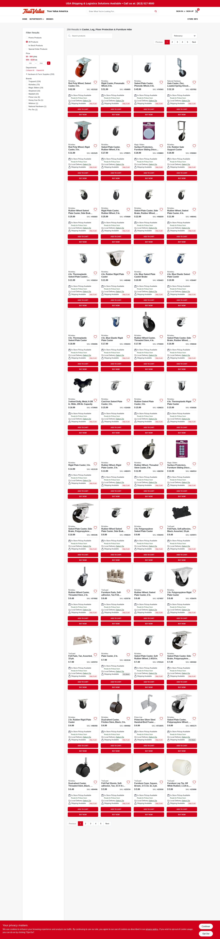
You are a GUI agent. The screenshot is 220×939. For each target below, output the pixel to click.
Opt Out (205, 934)
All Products (33, 42)
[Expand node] (26, 74)
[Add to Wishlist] (95, 82)
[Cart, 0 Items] (196, 11)
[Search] (156, 11)
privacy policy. (152, 929)
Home (24, 19)
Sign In (179, 11)
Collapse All (30, 70)
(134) (35, 81)
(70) (34, 85)
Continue (206, 926)
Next (194, 42)
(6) (34, 97)
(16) (34, 91)
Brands (49, 19)
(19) (36, 88)
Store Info (192, 19)
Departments (36, 19)
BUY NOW (83, 115)
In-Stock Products (36, 45)
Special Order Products (38, 49)
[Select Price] (48, 63)
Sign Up (190, 11)
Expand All (40, 70)
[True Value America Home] (33, 11)
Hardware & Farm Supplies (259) (41, 74)
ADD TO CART (83, 109)
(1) (36, 100)
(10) (34, 94)
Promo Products (35, 37)
